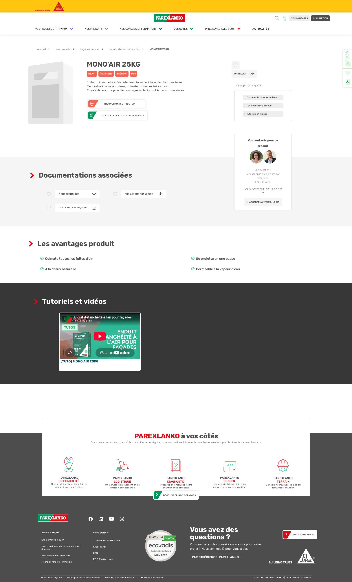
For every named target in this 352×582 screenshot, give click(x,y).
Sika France (100, 546)
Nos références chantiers (56, 555)
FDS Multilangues (103, 559)
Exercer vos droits (152, 577)
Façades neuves (89, 49)
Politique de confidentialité (83, 577)
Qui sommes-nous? (52, 539)
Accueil (41, 49)
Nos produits (63, 49)
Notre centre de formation (56, 561)
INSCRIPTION (320, 18)
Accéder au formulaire (264, 202)
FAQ (95, 553)
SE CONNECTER (299, 18)
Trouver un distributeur (106, 540)
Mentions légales (51, 577)
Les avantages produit (259, 105)
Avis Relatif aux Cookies (120, 577)
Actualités (260, 28)
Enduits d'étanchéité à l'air (124, 49)
